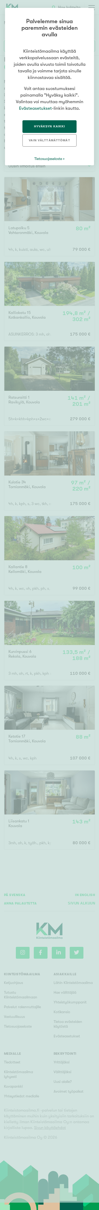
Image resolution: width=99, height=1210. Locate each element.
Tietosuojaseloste (48, 159)
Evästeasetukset (35, 108)
